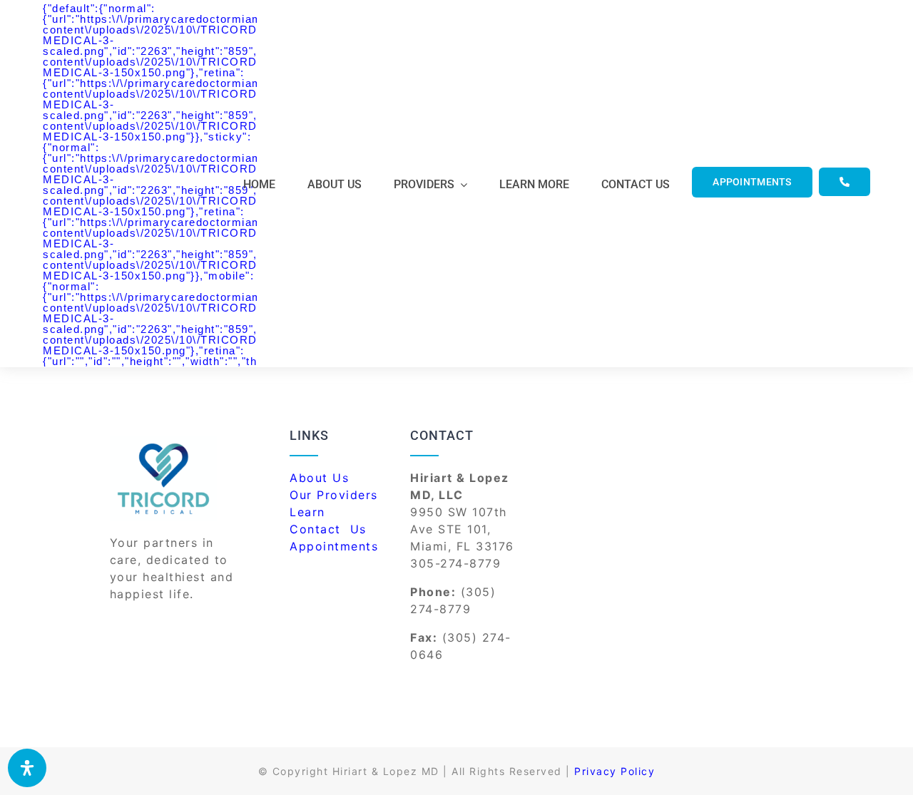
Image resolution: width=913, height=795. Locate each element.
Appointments (334, 546)
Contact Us (330, 529)
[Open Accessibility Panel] (27, 768)
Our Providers (334, 495)
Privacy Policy (614, 771)
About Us (319, 478)
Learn (307, 512)
